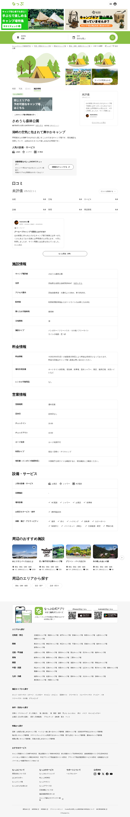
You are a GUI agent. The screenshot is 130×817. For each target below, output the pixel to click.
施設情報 (37, 89)
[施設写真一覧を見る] (38, 68)
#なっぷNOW (43, 778)
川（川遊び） (33, 713)
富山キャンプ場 (76, 652)
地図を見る (39, 125)
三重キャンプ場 (76, 657)
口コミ (28, 89)
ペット (68, 717)
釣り (79, 713)
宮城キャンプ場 (77, 635)
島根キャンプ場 (76, 668)
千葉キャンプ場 (77, 644)
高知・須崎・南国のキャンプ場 (79, 46)
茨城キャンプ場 (89, 644)
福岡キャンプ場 (39, 676)
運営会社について (18, 774)
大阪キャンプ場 (39, 663)
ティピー (96, 695)
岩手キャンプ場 (65, 635)
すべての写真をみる (103, 80)
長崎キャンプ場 (63, 676)
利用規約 (43, 809)
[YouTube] (111, 774)
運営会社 (25, 809)
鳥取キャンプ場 (63, 668)
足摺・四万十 (54, 586)
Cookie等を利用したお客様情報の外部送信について (79, 809)
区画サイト (63, 695)
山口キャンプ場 (88, 668)
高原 (54, 713)
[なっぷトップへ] (18, 4)
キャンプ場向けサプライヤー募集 (50, 799)
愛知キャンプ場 (63, 657)
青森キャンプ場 (53, 635)
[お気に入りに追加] (34, 547)
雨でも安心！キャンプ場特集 (75, 735)
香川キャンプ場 (100, 668)
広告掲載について (45, 790)
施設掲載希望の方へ (46, 794)
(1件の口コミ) (54, 126)
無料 (59, 713)
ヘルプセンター (72, 774)
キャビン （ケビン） (51, 695)
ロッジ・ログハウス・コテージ (23, 695)
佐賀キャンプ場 (51, 676)
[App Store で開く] (85, 615)
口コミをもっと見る (99, 122)
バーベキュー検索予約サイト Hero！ (24, 761)
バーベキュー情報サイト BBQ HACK (24, 757)
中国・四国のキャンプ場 (42, 46)
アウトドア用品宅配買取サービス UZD (81, 757)
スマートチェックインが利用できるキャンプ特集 (47, 735)
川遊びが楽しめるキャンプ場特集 (43, 739)
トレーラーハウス (86, 695)
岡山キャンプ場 (39, 668)
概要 (14, 89)
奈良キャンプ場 (88, 663)
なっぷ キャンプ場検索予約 (21, 46)
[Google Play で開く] (110, 615)
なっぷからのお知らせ (19, 786)
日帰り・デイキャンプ (19, 713)
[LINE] (99, 774)
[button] (38, 231)
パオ (102, 695)
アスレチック (48, 717)
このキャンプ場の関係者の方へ (25, 115)
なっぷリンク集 (17, 782)
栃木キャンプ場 (101, 644)
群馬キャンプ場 (39, 647)
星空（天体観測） (36, 717)
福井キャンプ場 (100, 652)
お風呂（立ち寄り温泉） (20, 717)
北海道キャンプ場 (40, 635)
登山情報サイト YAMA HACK (48, 754)
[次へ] (122, 558)
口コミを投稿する (107, 191)
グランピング (33, 698)
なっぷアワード (44, 786)
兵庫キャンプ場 (51, 663)
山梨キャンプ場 (39, 652)
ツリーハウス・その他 (19, 698)
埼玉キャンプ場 (65, 644)
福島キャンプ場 (39, 639)
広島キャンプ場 (51, 668)
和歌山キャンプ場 (101, 663)
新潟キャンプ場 (63, 652)
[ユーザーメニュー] (113, 3)
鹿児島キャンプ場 (40, 680)
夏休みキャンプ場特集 (94, 735)
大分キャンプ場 (88, 676)
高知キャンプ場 (51, 671)
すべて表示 (18, 245)
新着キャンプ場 (71, 732)
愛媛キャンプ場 (39, 671)
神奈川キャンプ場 (52, 644)
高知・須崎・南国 (21, 586)
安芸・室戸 (39, 586)
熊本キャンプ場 (76, 676)
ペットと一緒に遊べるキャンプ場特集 (51, 732)
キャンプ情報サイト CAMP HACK (23, 754)
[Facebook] (107, 774)
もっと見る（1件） (65, 254)
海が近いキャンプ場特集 (20, 735)
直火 (62, 717)
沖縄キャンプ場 (53, 680)
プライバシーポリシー (56, 809)
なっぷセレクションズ (47, 774)
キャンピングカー (94, 713)
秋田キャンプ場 (89, 635)
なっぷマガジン (44, 782)
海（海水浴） (44, 713)
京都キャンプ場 (63, 663)
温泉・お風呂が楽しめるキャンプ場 (24, 732)
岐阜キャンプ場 (39, 657)
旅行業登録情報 (100, 809)
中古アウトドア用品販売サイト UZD (52, 757)
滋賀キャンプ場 (76, 663)
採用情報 (34, 809)
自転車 (57, 717)
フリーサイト (73, 695)
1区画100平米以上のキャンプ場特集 (90, 732)
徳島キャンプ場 (112, 668)
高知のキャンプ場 (60, 46)
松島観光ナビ (102, 757)
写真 (20, 89)
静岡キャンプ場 (51, 657)
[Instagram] (95, 774)
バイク (84, 713)
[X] (103, 774)
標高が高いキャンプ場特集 (21, 739)
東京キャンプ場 (39, 644)
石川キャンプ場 (88, 652)
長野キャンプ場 (51, 652)
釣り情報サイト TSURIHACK (71, 754)
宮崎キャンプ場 (100, 676)
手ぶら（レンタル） (69, 713)
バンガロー (39, 695)
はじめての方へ (17, 778)
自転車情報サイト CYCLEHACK (95, 754)
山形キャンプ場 (101, 635)
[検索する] (112, 37)
